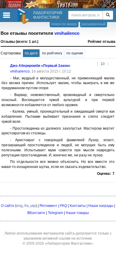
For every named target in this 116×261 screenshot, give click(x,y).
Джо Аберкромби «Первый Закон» (40, 66)
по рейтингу (52, 53)
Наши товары (77, 213)
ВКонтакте (36, 213)
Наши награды (100, 206)
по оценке (74, 53)
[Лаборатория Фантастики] (24, 16)
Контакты (78, 206)
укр (33, 206)
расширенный (93, 24)
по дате (31, 53)
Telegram (55, 213)
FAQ (63, 206)
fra (26, 206)
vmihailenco (66, 33)
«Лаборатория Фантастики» (69, 243)
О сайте (7, 206)
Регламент (48, 206)
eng (19, 206)
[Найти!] (108, 15)
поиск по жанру (64, 24)
